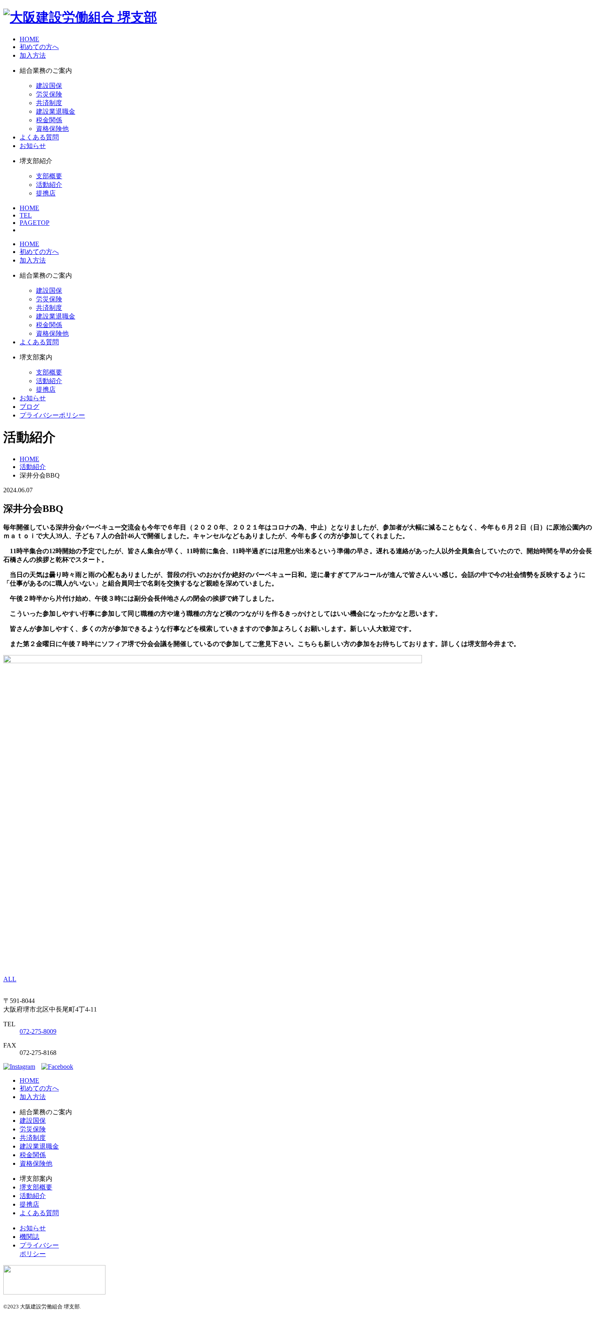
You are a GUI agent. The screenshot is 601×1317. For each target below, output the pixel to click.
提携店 (46, 193)
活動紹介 (49, 184)
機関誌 (29, 1236)
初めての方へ (39, 46)
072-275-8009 (38, 1031)
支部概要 (49, 176)
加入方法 (33, 55)
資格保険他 (52, 128)
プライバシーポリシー (52, 415)
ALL (9, 979)
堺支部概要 (36, 1187)
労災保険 (49, 94)
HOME (29, 39)
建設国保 (49, 85)
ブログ (29, 406)
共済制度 (49, 102)
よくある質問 (39, 137)
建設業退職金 (55, 111)
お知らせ (33, 145)
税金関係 (49, 120)
